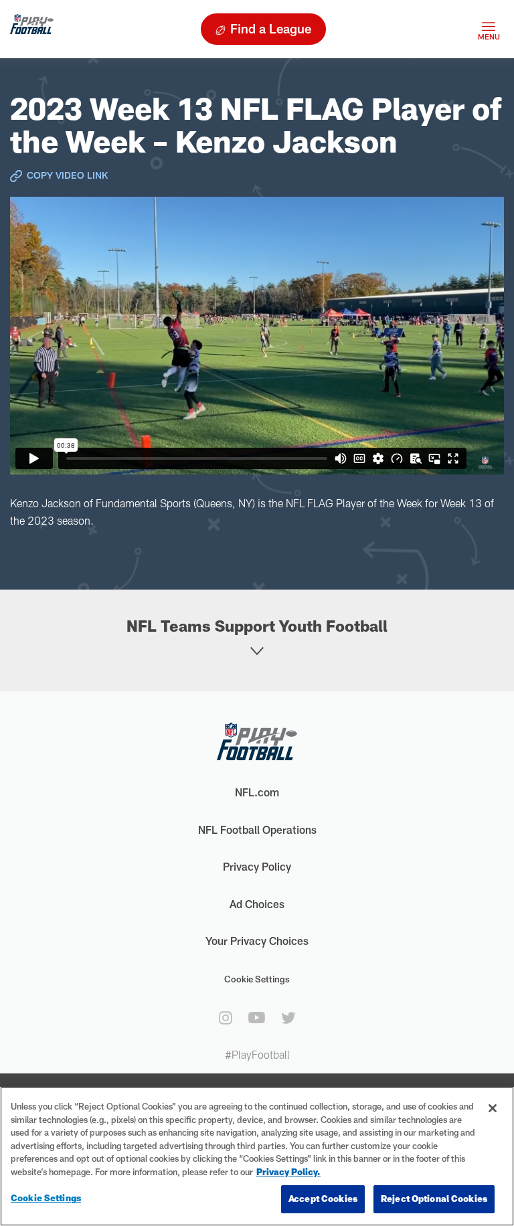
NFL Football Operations (257, 829)
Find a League (270, 28)
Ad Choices (257, 903)
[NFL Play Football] (32, 29)
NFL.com (257, 792)
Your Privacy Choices (257, 940)
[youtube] (256, 1017)
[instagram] (225, 1018)
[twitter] (288, 1018)
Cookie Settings (257, 979)
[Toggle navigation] (488, 29)
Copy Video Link (67, 175)
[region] (257, 1156)
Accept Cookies (322, 1198)
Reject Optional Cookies (434, 1198)
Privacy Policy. (288, 1171)
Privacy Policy (257, 866)
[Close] (492, 1108)
